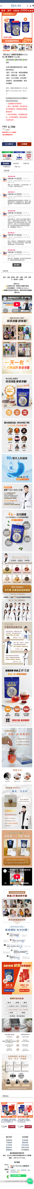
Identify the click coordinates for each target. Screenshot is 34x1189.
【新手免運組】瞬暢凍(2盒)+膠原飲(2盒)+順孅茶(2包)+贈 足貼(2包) (24, 1121)
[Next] (29, 26)
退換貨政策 (25, 1147)
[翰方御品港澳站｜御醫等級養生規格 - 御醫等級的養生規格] (15, 6)
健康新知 (9, 1147)
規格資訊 (16, 163)
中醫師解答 (6, 166)
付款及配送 (25, 1145)
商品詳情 (6, 163)
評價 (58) (17, 166)
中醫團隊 (9, 1142)
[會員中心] (30, 6)
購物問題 (25, 1142)
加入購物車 (9, 144)
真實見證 (26, 163)
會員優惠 (25, 1140)
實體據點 (9, 1150)
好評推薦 (9, 1145)
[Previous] (4, 26)
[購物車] (33, 6)
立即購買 (24, 144)
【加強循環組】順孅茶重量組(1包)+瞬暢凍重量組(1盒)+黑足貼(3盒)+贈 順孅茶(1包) (9, 1121)
